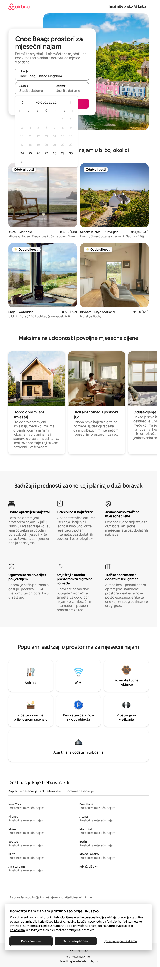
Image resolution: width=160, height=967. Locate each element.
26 (38, 153)
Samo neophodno (75, 941)
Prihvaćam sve (31, 941)
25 (30, 153)
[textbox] (34, 90)
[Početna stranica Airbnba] (19, 6)
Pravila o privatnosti (73, 961)
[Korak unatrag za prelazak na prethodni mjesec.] (22, 102)
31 (22, 162)
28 (54, 153)
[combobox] (52, 76)
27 (46, 153)
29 (62, 153)
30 (71, 153)
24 (22, 153)
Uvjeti (94, 961)
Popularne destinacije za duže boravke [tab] (34, 791)
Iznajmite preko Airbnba (127, 6)
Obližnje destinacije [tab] (80, 791)
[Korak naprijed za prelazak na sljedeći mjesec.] (70, 102)
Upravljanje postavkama (120, 941)
